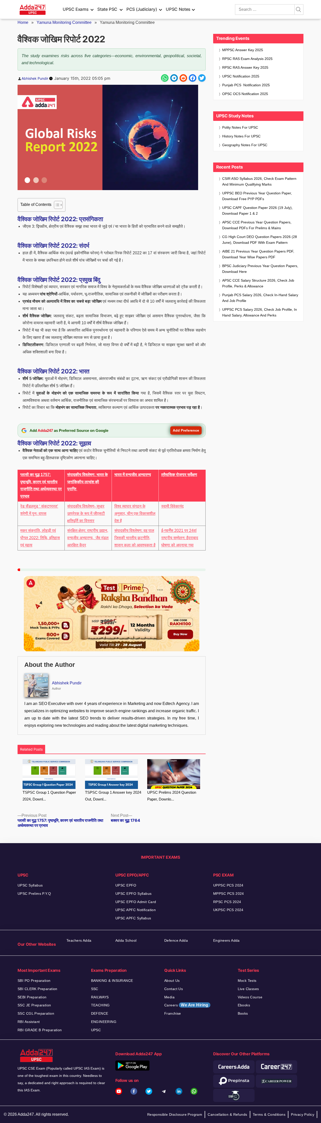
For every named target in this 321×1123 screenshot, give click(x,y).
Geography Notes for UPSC (244, 145)
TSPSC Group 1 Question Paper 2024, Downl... (49, 795)
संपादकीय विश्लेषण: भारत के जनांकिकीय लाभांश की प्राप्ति (87, 481)
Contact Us (173, 989)
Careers (186, 1005)
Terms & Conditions (269, 1114)
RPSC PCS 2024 (227, 902)
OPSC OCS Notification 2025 (245, 94)
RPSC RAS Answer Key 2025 (245, 67)
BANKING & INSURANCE (112, 981)
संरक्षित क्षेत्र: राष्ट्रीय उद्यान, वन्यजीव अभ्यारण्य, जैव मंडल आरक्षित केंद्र (88, 537)
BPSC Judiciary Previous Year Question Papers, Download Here (260, 269)
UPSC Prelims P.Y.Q (34, 894)
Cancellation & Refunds (227, 1114)
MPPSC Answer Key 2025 (242, 50)
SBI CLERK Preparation (37, 989)
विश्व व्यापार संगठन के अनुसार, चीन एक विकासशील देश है (134, 513)
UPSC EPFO (125, 885)
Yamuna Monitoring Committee (64, 22)
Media (169, 997)
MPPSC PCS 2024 (228, 894)
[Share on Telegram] (174, 78)
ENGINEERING (104, 1022)
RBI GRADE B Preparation (40, 1030)
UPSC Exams (75, 9)
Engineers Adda (226, 940)
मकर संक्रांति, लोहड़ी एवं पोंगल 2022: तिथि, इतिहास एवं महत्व (40, 537)
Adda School (126, 940)
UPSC (96, 1030)
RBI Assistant (29, 1022)
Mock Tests (247, 981)
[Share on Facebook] (192, 78)
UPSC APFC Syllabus (133, 918)
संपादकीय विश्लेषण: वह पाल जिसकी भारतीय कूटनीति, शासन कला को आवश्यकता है (134, 537)
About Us (172, 981)
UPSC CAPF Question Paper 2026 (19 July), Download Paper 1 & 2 (257, 210)
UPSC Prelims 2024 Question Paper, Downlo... (171, 795)
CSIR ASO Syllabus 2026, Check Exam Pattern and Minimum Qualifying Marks (259, 181)
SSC (94, 989)
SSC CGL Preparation (36, 1013)
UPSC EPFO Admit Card (135, 902)
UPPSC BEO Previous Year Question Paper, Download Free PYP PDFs (257, 196)
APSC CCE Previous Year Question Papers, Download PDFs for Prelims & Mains (256, 225)
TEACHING (100, 1005)
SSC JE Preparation (34, 1005)
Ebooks (244, 1005)
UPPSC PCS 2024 (228, 885)
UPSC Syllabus (30, 885)
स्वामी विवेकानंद (172, 506)
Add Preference (186, 430)
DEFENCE (99, 1013)
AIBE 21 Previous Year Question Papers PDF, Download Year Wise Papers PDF (258, 254)
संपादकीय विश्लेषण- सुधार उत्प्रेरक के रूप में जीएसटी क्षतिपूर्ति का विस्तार (86, 513)
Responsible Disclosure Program (174, 1114)
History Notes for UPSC (241, 136)
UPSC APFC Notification (135, 910)
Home (23, 22)
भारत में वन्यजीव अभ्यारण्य (132, 474)
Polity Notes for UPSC (240, 127)
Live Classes (248, 989)
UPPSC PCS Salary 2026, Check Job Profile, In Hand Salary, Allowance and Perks (259, 312)
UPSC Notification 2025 (240, 76)
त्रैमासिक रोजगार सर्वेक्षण (179, 474)
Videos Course (250, 997)
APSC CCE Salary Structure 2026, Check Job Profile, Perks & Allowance (258, 283)
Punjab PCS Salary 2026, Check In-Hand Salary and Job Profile (260, 298)
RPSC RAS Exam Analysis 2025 (247, 59)
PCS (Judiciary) (141, 9)
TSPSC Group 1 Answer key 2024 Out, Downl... (113, 795)
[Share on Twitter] (202, 78)
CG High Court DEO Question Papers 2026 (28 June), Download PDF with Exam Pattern (259, 240)
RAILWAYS (100, 997)
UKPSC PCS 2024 (228, 910)
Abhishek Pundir (35, 78)
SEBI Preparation (32, 997)
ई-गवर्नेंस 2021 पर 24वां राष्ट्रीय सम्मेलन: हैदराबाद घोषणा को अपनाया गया (179, 537)
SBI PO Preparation (34, 981)
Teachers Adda (78, 940)
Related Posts (31, 749)
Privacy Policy (302, 1114)
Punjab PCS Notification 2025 (246, 85)
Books (243, 1013)
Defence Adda (176, 940)
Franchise (172, 1013)
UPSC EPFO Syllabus (133, 894)
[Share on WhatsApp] (165, 78)
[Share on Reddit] (183, 78)
